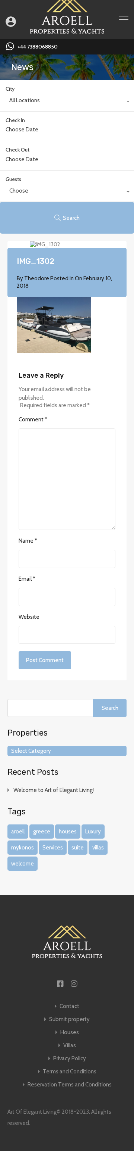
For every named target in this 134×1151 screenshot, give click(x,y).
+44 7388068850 (37, 47)
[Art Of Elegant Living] (67, 30)
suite (77, 847)
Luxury (93, 831)
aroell (18, 831)
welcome (22, 863)
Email (27, 579)
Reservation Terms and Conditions (70, 1085)
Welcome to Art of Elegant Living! (53, 790)
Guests (13, 179)
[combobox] (67, 102)
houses (68, 831)
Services (52, 847)
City (10, 88)
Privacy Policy (69, 1058)
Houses (69, 1032)
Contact (69, 1006)
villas (98, 847)
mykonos (22, 847)
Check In (15, 120)
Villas (69, 1045)
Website (29, 617)
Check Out (17, 150)
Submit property (69, 1019)
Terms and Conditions (69, 1071)
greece (41, 831)
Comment (33, 419)
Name (28, 540)
